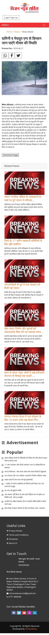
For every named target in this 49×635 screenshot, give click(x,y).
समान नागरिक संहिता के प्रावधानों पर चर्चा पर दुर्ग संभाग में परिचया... (22, 198)
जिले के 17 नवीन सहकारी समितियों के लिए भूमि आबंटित (23, 242)
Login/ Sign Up (11, 17)
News (17, 31)
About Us (13, 543)
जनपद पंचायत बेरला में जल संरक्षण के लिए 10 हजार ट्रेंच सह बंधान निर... (22, 418)
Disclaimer (13, 539)
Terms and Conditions (19, 535)
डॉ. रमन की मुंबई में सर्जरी (13, 490)
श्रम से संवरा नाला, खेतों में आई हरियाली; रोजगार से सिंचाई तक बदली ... (24, 374)
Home (9, 31)
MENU (5, 25)
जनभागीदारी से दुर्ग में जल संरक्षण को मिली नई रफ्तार (22, 286)
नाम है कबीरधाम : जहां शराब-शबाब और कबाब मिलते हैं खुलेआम (25, 471)
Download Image (10, 155)
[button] (14, 613)
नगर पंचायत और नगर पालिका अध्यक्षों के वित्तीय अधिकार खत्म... (26, 475)
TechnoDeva (31, 629)
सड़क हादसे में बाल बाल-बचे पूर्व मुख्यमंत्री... (19, 479)
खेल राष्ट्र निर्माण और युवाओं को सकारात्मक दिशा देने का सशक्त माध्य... (23, 330)
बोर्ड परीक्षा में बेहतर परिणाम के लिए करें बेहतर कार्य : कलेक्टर (25, 508)
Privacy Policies (15, 530)
